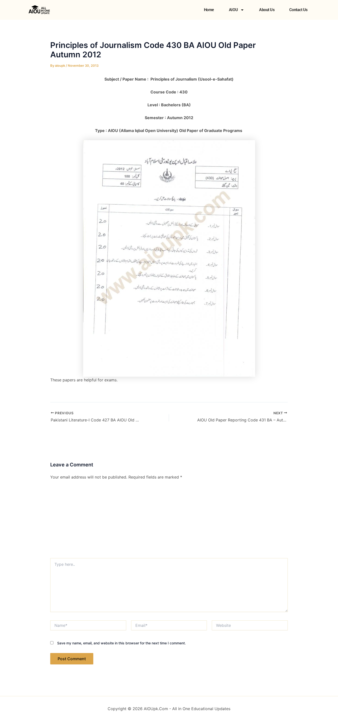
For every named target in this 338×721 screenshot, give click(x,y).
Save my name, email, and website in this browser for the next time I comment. (121, 643)
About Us (266, 9)
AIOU (233, 9)
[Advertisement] (169, 521)
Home (209, 9)
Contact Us (298, 9)
